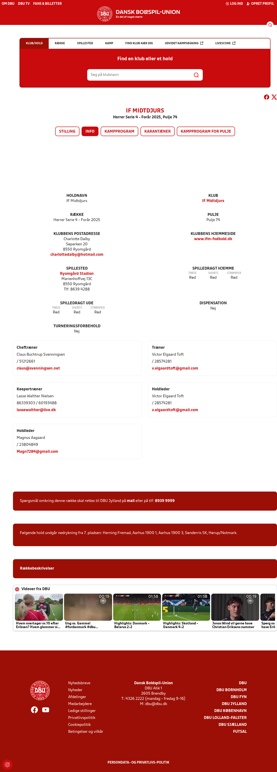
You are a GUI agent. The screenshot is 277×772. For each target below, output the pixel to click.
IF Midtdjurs (213, 201)
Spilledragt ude (76, 303)
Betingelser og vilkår (85, 732)
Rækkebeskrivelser (37, 568)
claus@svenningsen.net (38, 368)
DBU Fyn (239, 697)
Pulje (213, 215)
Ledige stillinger (82, 711)
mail (131, 501)
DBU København (230, 711)
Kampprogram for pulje (206, 132)
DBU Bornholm (231, 690)
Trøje (192, 273)
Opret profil (262, 3)
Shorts (213, 273)
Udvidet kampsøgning (181, 43)
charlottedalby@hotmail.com (76, 255)
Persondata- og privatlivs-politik (138, 762)
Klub (213, 196)
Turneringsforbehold (76, 326)
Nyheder (75, 690)
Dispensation (213, 303)
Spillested (77, 268)
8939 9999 (165, 501)
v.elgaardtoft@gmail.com (175, 368)
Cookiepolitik (79, 725)
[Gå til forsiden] (138, 13)
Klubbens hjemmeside (213, 234)
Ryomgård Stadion (77, 274)
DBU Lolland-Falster (225, 718)
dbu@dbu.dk (156, 704)
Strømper (234, 273)
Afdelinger (77, 697)
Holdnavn (76, 196)
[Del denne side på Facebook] (266, 97)
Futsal (240, 732)
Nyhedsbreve (79, 683)
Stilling (67, 132)
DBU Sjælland (233, 725)
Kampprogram (119, 132)
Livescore (223, 43)
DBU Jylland (234, 704)
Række (77, 215)
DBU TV (24, 3)
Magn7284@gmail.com (37, 452)
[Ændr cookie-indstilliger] (7, 764)
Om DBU (8, 3)
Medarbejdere (80, 704)
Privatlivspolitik (81, 718)
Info (90, 132)
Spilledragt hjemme (213, 268)
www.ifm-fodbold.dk (213, 239)
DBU (243, 683)
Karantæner (157, 132)
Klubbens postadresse (76, 234)
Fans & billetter (47, 3)
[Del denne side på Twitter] (274, 97)
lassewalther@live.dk (36, 410)
